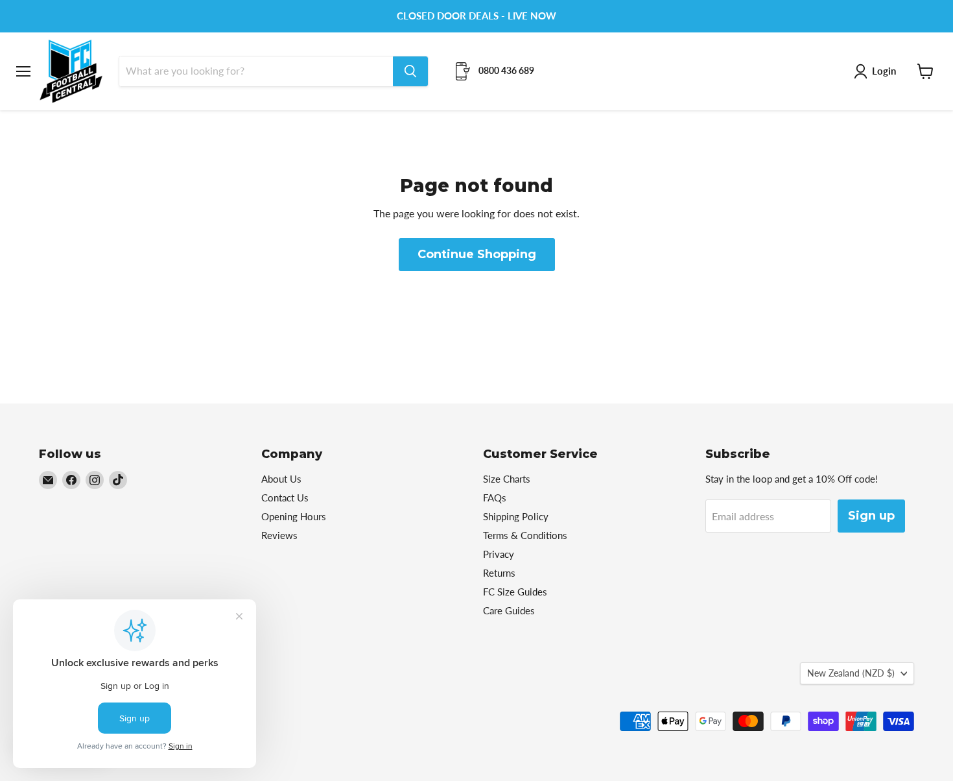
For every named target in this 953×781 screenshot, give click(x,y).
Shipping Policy (515, 516)
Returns (499, 573)
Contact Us (285, 497)
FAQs (494, 497)
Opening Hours (293, 516)
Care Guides (509, 610)
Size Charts (506, 479)
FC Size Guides (515, 591)
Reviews (279, 535)
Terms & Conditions (525, 535)
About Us (281, 479)
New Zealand (851, 673)
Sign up (871, 516)
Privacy (498, 554)
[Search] (410, 71)
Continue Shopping (477, 254)
